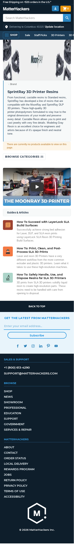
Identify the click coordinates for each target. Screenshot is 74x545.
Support (11, 418)
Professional (15, 407)
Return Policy (15, 480)
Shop (8, 391)
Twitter (25, 346)
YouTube (56, 346)
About (9, 447)
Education (12, 413)
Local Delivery (16, 463)
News (8, 397)
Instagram (33, 346)
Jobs (8, 474)
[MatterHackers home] (16, 9)
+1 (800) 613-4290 (17, 367)
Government (14, 424)
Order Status (15, 458)
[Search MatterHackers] (67, 18)
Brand (13, 84)
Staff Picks (40, 35)
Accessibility (14, 496)
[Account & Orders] (55, 8)
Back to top (37, 306)
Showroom (13, 402)
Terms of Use (14, 491)
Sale (27, 35)
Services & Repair (17, 429)
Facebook (17, 346)
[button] (37, 27)
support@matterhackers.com (30, 373)
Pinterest (48, 346)
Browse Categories (22, 156)
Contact (11, 453)
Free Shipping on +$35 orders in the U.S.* (27, 2)
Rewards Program (19, 469)
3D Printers (58, 35)
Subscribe (37, 335)
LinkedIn (40, 346)
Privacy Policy (15, 485)
